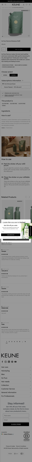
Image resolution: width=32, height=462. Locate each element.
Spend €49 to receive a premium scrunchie (16, 1)
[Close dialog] (31, 1)
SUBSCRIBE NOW (10, 234)
